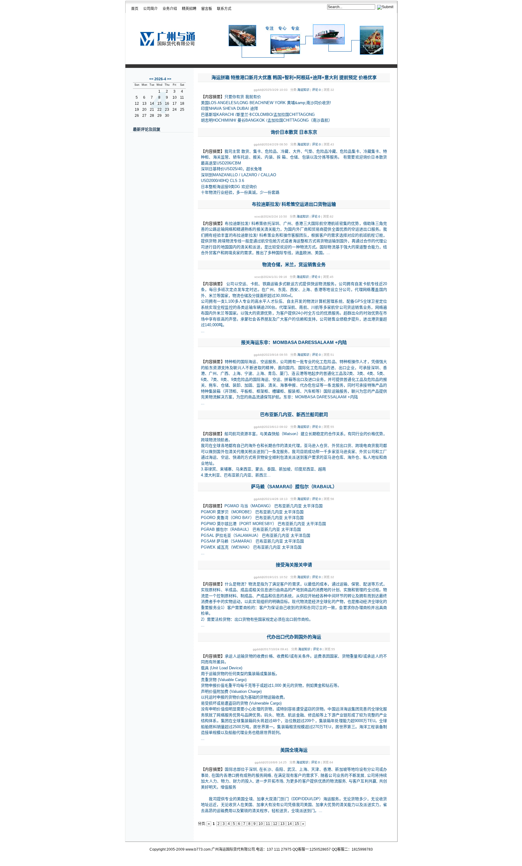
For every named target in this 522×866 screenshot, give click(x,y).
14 (290, 824)
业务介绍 (170, 9)
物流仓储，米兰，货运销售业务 (294, 264)
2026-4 (160, 79)
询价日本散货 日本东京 (294, 132)
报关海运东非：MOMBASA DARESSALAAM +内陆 (294, 342)
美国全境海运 (294, 750)
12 (275, 824)
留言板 (206, 9)
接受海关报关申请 (294, 564)
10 (261, 824)
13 (282, 824)
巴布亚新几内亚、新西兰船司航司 (294, 414)
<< (151, 79)
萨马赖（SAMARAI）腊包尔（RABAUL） (294, 486)
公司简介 (150, 9)
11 (268, 824)
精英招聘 (189, 9)
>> (169, 79)
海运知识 (303, 89)
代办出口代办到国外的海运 (294, 636)
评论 (315, 89)
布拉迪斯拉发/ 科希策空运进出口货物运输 (294, 204)
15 (297, 824)
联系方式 (224, 9)
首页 (134, 9)
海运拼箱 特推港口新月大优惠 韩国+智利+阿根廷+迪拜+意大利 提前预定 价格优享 (294, 77)
